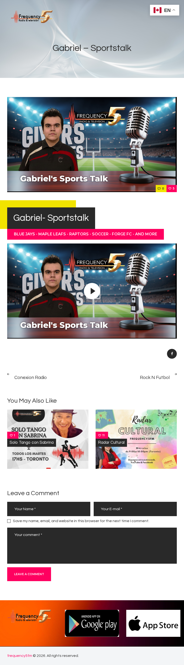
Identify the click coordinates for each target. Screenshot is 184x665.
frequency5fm (19, 656)
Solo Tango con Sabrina (32, 442)
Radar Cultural (111, 442)
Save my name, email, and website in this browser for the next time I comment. (81, 521)
